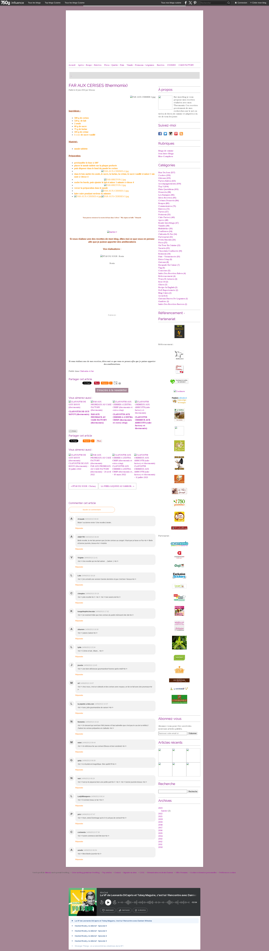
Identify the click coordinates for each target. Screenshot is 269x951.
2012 (160, 841)
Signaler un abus (130, 872)
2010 (160, 847)
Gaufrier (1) (163, 301)
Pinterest (176, 133)
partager (126, 910)
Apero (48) (163, 220)
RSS (181, 133)
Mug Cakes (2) (164, 293)
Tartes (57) (163, 211)
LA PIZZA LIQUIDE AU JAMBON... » (117, 486)
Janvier (164, 810)
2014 (160, 836)
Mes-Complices (165, 156)
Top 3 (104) (163, 186)
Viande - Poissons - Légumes (140, 65)
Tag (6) (161, 267)
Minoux (48, 872)
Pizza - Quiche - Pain (114, 65)
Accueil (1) (163, 295)
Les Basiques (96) (166, 195)
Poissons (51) (164, 214)
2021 (160, 816)
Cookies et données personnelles (203, 872)
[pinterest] (195, 2)
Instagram (170, 133)
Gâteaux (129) (164, 178)
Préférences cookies (227, 872)
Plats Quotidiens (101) (168, 189)
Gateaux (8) (163, 262)
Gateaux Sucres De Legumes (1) (173, 298)
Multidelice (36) (165, 228)
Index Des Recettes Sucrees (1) (172, 304)
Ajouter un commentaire (92, 510)
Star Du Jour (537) (166, 172)
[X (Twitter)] (190, 2)
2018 (160, 825)
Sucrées (160, 65)
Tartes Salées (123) (167, 181)
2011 (160, 844)
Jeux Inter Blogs (166, 153)
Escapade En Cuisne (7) (169, 265)
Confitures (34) (165, 231)
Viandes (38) (163, 225)
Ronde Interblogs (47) (168, 223)
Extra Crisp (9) (165, 259)
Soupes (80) (163, 203)
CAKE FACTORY (186, 65)
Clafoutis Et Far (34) (167, 234)
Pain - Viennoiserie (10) (169, 256)
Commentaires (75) (167, 206)
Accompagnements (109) (169, 183)
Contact (117, 872)
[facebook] (185, 2)
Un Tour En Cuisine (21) (169, 245)
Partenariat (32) (165, 237)
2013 (160, 839)
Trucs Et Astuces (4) (167, 279)
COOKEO (171, 65)
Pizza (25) (162, 242)
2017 (160, 827)
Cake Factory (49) (166, 217)
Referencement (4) (167, 276)
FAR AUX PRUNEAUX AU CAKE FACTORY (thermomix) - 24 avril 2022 (101, 470)
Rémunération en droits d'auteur (160, 872)
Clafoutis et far (87, 371)
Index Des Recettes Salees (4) (172, 273)
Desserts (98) (164, 192)
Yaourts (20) (164, 248)
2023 (160, 808)
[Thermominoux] (165, 103)
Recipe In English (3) (167, 287)
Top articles (107, 872)
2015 (160, 833)
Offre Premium (182, 872)
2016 (160, 830)
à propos (142, 910)
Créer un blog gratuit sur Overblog (86, 872)
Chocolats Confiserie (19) (170, 251)
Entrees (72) (164, 209)
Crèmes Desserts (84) (168, 200)
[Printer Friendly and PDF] (73, 432)
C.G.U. (142, 872)
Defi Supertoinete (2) (168, 290)
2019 (160, 822)
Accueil (72, 65)
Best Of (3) (163, 281)
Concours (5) (164, 270)
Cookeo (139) (164, 175)
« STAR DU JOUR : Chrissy (83, 486)
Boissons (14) (164, 253)
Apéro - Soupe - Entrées (89, 65)
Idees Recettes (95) (167, 197)
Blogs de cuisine (165, 150)
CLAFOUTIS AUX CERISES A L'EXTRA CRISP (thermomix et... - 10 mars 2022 (122, 470)
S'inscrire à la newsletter (112, 390)
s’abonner (109, 910)
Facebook (160, 133)
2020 (160, 819)
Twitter (165, 133)
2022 (160, 813)
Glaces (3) (162, 284)
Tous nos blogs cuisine (171, 3)
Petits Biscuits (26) (167, 239)
